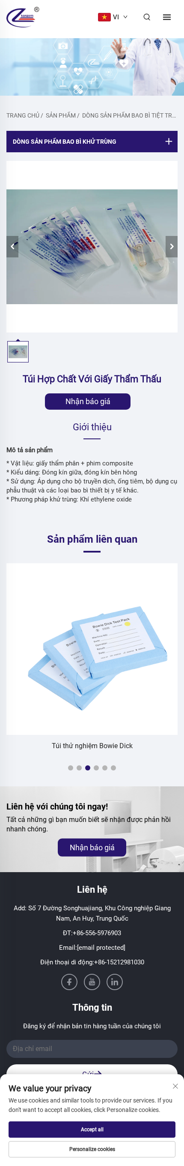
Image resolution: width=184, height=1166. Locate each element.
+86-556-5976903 (97, 933)
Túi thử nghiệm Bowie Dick (92, 746)
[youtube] (92, 982)
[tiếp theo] (172, 246)
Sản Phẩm (61, 115)
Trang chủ (22, 115)
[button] (70, 767)
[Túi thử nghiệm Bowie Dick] (92, 649)
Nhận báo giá (87, 401)
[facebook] (69, 982)
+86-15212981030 (119, 962)
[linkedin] (115, 982)
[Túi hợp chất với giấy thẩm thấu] (92, 246)
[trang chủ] (22, 16)
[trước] (12, 246)
